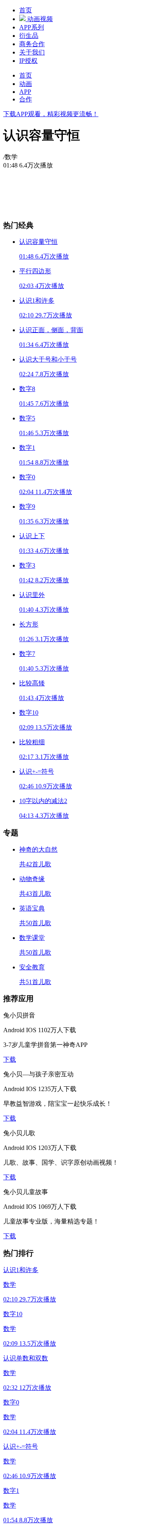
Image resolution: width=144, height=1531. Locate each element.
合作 (25, 99)
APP (25, 91)
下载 (9, 1059)
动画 (25, 83)
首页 (25, 75)
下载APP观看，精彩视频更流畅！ (50, 114)
